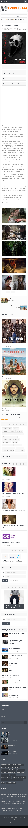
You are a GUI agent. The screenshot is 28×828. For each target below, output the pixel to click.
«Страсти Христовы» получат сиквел (17, 634)
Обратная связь (4, 713)
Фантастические (20, 450)
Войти (5, 580)
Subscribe (6, 623)
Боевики (16, 428)
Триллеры (5, 450)
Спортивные (20, 447)
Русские (5, 447)
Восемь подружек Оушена (16, 681)
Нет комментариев (6, 29)
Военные (12, 431)
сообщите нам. (18, 810)
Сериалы (16, 28)
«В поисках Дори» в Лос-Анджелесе (16, 649)
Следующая (14, 306)
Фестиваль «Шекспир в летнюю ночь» (15, 662)
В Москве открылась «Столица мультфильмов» (17, 694)
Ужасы (13, 292)
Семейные (12, 447)
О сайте (2, 709)
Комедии (14, 436)
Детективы (19, 431)
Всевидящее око (13, 733)
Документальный (13, 434)
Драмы (8, 292)
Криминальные (7, 439)
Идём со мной (12, 751)
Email (24, 29)
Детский (5, 434)
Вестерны (5, 431)
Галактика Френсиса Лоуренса (17, 687)
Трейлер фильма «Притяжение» (10, 675)
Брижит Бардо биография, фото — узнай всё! (13, 493)
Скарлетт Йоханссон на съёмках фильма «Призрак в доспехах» (17, 642)
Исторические (6, 436)
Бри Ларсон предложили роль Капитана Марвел (13, 526)
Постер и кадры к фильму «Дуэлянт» (16, 669)
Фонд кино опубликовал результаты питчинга (12, 543)
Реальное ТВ (17, 445)
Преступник (11, 739)
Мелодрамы (16, 439)
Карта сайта (3, 716)
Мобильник (11, 745)
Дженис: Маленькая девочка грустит (12, 477)
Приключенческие (7, 445)
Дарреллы (17, 307)
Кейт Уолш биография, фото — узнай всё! (13, 510)
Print (20, 29)
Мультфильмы (6, 442)
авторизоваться (4, 419)
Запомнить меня (16, 580)
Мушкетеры (5, 345)
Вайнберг (11, 300)
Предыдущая (14, 299)
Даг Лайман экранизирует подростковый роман (16, 656)
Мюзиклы (14, 442)
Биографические (7, 428)
